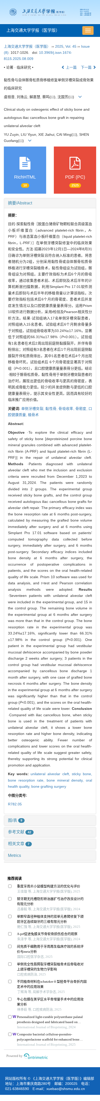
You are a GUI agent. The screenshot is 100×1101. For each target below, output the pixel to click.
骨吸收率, (66, 409)
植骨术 (33, 415)
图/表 (15, 820)
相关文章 (18, 844)
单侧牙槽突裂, (33, 409)
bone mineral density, (66, 780)
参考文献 (19, 832)
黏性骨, (51, 409)
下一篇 (87, 67)
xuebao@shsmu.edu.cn (65, 1089)
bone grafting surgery (48, 786)
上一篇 (71, 67)
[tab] (50, 203)
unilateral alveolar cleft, (51, 774)
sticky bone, (82, 774)
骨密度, (81, 409)
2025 (59, 46)
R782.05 (15, 804)
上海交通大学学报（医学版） (33, 30)
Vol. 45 (70, 46)
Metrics (14, 855)
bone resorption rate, (27, 780)
